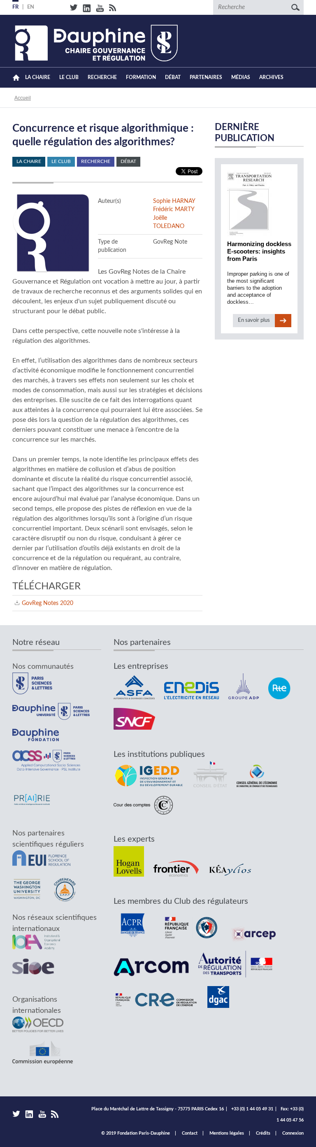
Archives (271, 77)
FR (15, 7)
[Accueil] (95, 43)
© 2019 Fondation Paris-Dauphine (135, 1133)
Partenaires (206, 77)
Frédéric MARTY (174, 209)
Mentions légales (226, 1133)
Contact (190, 1133)
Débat (173, 77)
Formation (141, 77)
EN (30, 7)
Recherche (102, 77)
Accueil (16, 77)
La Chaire (37, 77)
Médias (240, 77)
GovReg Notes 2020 (47, 603)
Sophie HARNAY (174, 201)
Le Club (69, 77)
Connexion (293, 1133)
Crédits (263, 1133)
